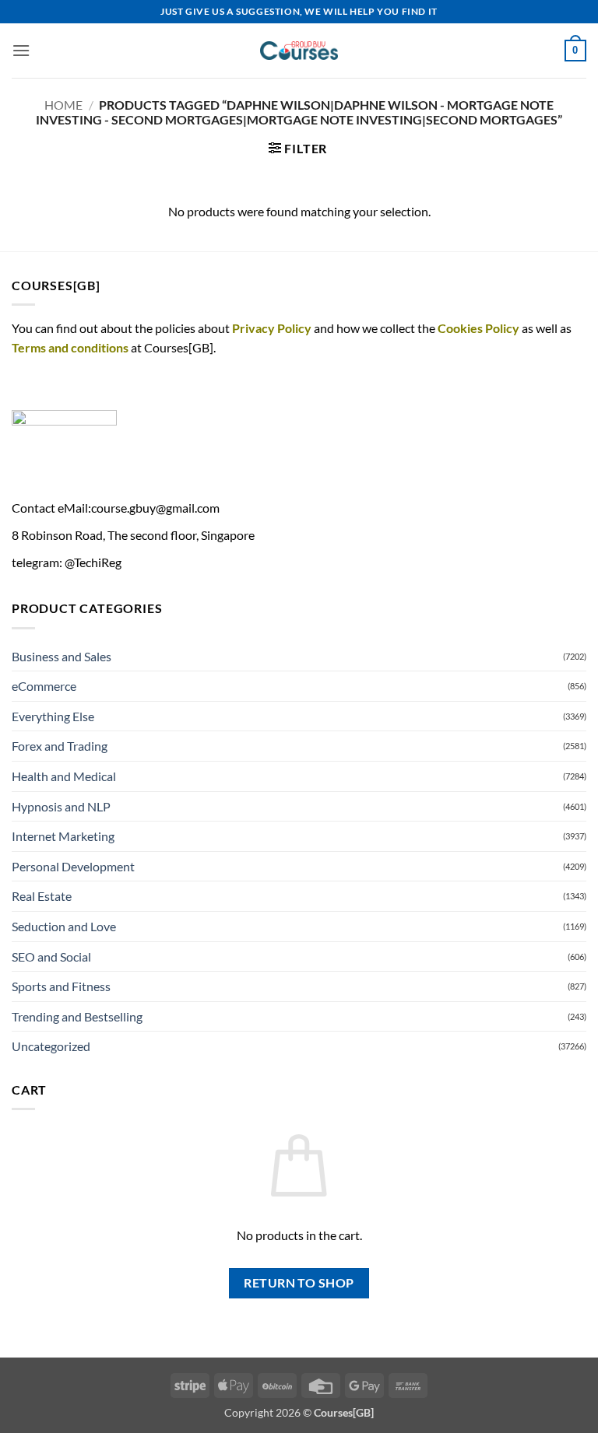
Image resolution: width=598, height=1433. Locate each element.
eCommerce (44, 685)
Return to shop (299, 1283)
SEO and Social (51, 956)
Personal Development (73, 866)
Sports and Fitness (61, 986)
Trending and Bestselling (77, 1016)
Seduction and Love (64, 926)
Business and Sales (61, 656)
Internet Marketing (63, 836)
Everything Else (53, 716)
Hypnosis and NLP (61, 806)
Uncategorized (51, 1046)
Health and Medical (64, 776)
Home (63, 104)
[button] (21, 50)
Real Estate (42, 895)
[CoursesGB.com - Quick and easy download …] (299, 50)
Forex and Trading (59, 745)
